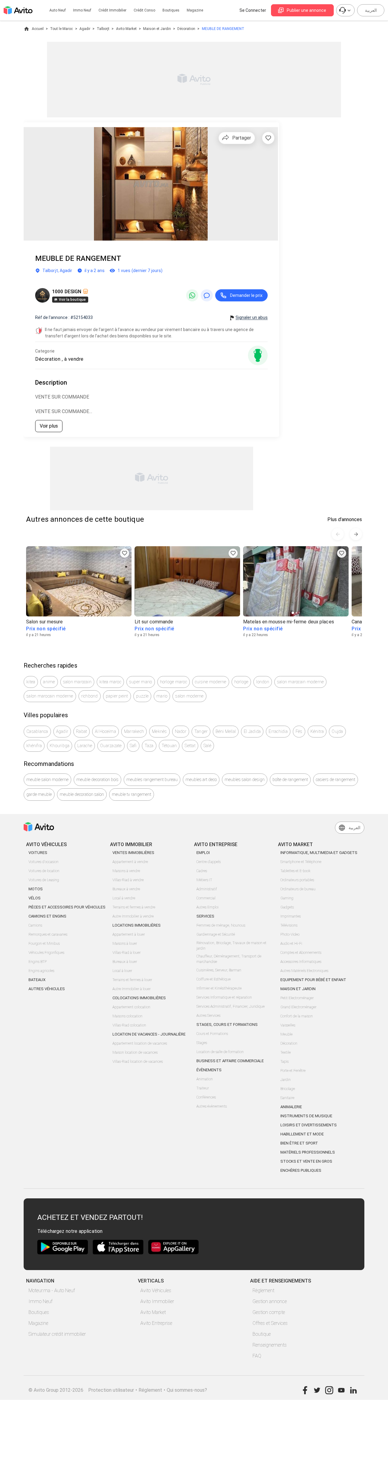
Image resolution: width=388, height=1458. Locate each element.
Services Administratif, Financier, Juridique (230, 1006)
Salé (207, 745)
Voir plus (49, 426)
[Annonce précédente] (338, 534)
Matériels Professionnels (307, 1152)
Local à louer (122, 971)
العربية (371, 10)
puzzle (142, 696)
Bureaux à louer (124, 962)
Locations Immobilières (136, 925)
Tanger (201, 731)
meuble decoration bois (97, 779)
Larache (84, 745)
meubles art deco (201, 779)
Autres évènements (211, 1106)
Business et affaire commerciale (230, 1061)
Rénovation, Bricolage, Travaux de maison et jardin (231, 946)
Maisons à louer (124, 943)
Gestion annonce (270, 1301)
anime (49, 681)
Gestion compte (269, 1312)
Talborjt (103, 29)
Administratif (206, 889)
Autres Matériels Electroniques (304, 971)
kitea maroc (110, 681)
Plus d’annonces (344, 519)
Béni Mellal (226, 731)
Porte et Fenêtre (293, 1071)
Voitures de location (43, 871)
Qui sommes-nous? (187, 1390)
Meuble (286, 1034)
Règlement (263, 1290)
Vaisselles (287, 1025)
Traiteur (202, 1088)
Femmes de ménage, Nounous (220, 925)
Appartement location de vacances (139, 1043)
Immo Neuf (40, 1301)
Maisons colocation (127, 1016)
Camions (35, 925)
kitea (30, 681)
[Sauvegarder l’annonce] (268, 138)
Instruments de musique (306, 1116)
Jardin (285, 1080)
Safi (133, 745)
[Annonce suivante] (356, 534)
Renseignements (270, 1345)
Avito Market (126, 29)
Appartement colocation (131, 1007)
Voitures (37, 852)
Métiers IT (204, 880)
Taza (149, 745)
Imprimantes (290, 916)
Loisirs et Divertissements (308, 1125)
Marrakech (134, 731)
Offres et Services (270, 1323)
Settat (190, 745)
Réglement (150, 1390)
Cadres (201, 871)
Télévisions (288, 925)
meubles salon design (245, 779)
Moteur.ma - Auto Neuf (51, 1290)
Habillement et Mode (302, 1134)
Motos (35, 889)
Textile (285, 1052)
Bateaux (36, 979)
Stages (201, 1043)
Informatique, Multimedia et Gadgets (318, 852)
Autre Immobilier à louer (131, 989)
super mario (140, 681)
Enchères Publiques (300, 1170)
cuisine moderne (210, 681)
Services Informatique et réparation (224, 997)
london (262, 681)
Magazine (195, 10)
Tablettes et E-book (295, 871)
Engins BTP (37, 962)
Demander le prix (246, 295)
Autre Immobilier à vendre (133, 916)
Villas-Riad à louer (126, 953)
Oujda (337, 731)
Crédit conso (144, 10)
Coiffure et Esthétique (213, 979)
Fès (299, 731)
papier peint (117, 696)
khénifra (34, 745)
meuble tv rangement (131, 794)
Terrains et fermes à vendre (133, 907)
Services (205, 916)
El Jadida (252, 731)
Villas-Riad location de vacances (137, 1061)
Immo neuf (82, 10)
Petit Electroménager (297, 998)
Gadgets (287, 907)
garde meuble (39, 794)
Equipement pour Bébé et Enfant (313, 979)
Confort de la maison (296, 1016)
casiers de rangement (335, 779)
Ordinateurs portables (297, 880)
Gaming (286, 898)
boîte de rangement (290, 779)
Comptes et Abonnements (300, 953)
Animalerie (291, 1107)
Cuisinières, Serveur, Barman (218, 970)
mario (161, 696)
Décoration (186, 29)
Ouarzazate (111, 745)
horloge (241, 681)
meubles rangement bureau (152, 779)
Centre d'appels (208, 862)
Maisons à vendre (126, 871)
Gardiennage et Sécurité (215, 934)
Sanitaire (287, 1098)
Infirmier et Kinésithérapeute (219, 988)
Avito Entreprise (156, 1323)
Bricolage (287, 1089)
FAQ (257, 1356)
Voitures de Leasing (43, 880)
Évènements (209, 1070)
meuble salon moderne (47, 779)
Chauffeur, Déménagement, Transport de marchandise (228, 959)
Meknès (159, 731)
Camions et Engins (47, 916)
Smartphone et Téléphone (300, 862)
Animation (204, 1079)
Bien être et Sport (299, 1143)
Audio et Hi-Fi (291, 943)
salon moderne (189, 696)
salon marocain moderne (300, 681)
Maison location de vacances (135, 1052)
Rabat (81, 731)
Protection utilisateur (111, 1390)
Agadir (84, 29)
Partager (241, 138)
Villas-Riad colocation (129, 1025)
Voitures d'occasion (43, 862)
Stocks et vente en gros (306, 1161)
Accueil (38, 29)
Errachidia (278, 731)
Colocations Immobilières (139, 998)
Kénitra (317, 731)
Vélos (34, 898)
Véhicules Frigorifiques (46, 953)
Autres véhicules (46, 989)
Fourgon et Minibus (44, 943)
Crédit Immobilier (112, 10)
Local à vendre (123, 898)
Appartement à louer (128, 934)
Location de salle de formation (220, 1052)
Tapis (284, 1061)
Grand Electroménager (298, 1007)
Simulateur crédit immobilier (57, 1334)
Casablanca (37, 731)
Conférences (206, 1097)
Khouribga (59, 745)
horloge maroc (173, 681)
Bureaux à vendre (126, 889)
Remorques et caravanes (47, 934)
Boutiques (170, 10)
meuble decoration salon (82, 794)
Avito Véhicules (155, 1290)
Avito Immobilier (157, 1301)
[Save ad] (124, 553)
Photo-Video (289, 934)
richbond (89, 696)
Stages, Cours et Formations (227, 1024)
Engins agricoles (41, 971)
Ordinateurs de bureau (298, 889)
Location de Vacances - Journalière (149, 1034)
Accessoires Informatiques (300, 962)
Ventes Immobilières (133, 852)
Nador (180, 731)
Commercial (206, 898)
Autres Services (208, 1015)
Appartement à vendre (130, 862)
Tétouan (169, 745)
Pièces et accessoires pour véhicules (66, 907)
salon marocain (77, 681)
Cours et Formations (212, 1034)
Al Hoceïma (105, 731)
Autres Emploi (207, 907)
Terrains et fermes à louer (132, 980)
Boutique (262, 1334)
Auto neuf (57, 10)
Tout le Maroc (61, 29)
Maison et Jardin (157, 29)
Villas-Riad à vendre (128, 880)
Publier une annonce (306, 10)
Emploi (203, 852)
